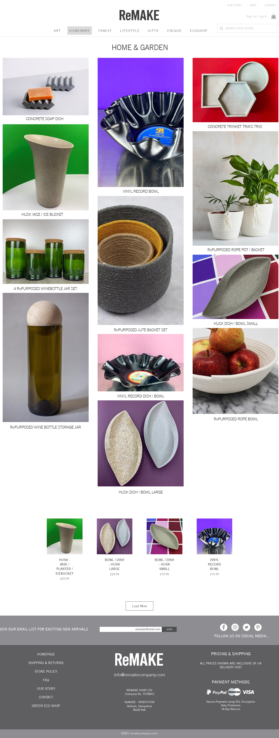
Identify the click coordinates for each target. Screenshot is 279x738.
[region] (45, 167)
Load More (139, 606)
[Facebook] (223, 627)
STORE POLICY (46, 671)
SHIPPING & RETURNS (46, 663)
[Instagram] (235, 627)
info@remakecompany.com (139, 674)
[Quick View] (65, 536)
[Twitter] (246, 627)
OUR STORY (46, 688)
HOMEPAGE (46, 654)
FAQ (46, 680)
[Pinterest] (258, 627)
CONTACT (46, 697)
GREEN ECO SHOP (46, 706)
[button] (273, 16)
